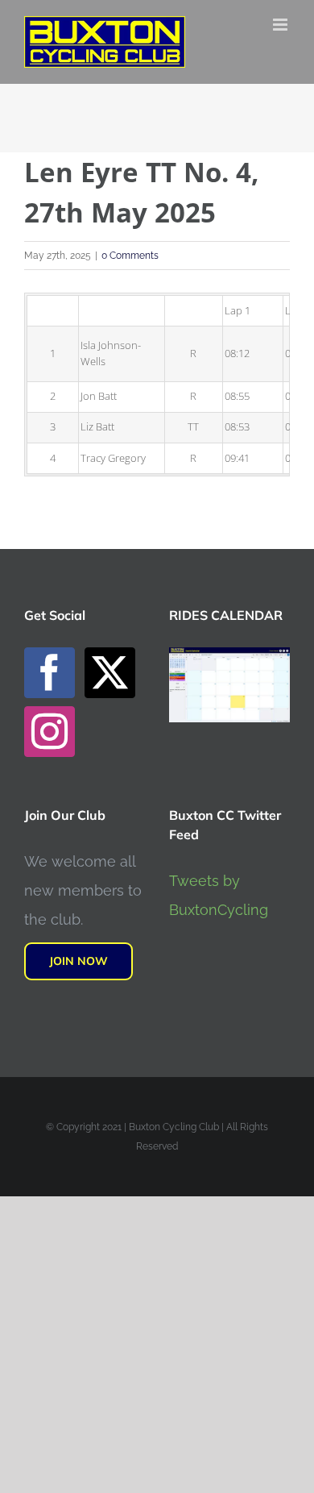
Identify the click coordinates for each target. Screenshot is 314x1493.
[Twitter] (110, 672)
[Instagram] (49, 731)
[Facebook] (49, 672)
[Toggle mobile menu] (281, 24)
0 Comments (130, 255)
